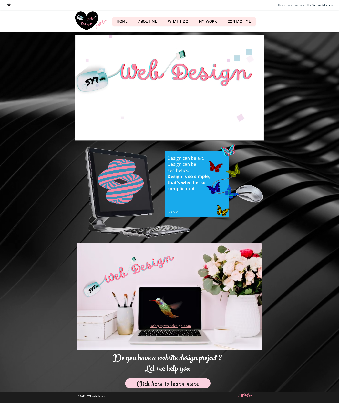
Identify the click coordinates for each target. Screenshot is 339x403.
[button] (259, 136)
